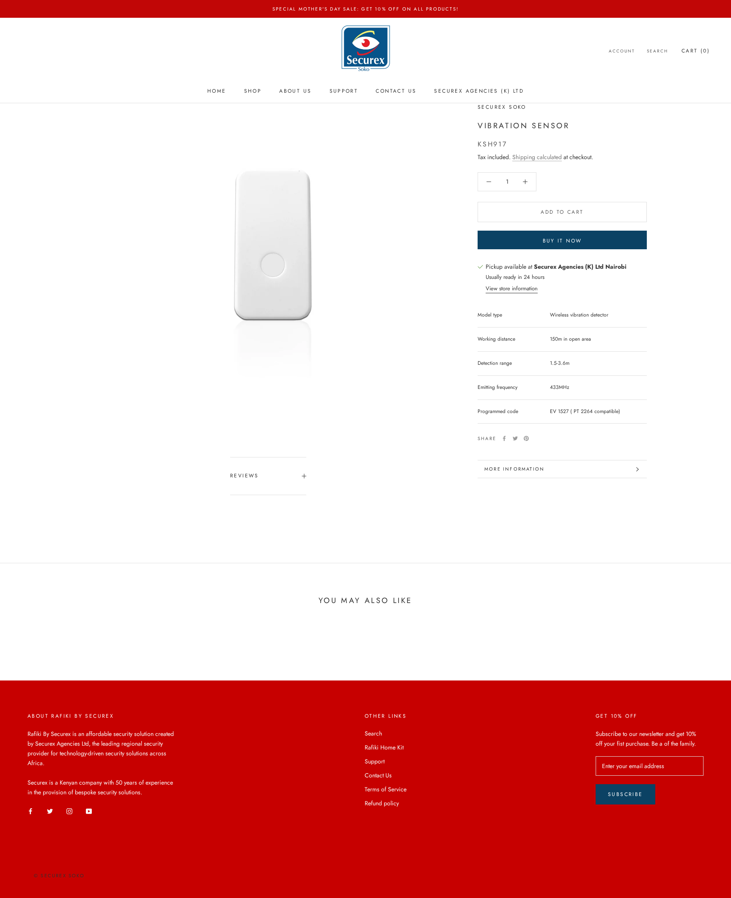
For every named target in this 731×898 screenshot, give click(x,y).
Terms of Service (386, 789)
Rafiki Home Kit (384, 747)
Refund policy (382, 803)
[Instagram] (69, 810)
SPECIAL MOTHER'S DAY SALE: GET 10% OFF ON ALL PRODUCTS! (365, 9)
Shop (253, 91)
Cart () (696, 51)
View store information (512, 288)
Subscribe (625, 794)
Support (344, 91)
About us (295, 91)
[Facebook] (504, 438)
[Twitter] (515, 438)
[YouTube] (89, 810)
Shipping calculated (537, 157)
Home (216, 91)
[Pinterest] (526, 438)
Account (622, 51)
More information (514, 469)
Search (657, 51)
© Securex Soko (59, 875)
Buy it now (562, 241)
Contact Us (396, 91)
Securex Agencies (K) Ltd (479, 91)
